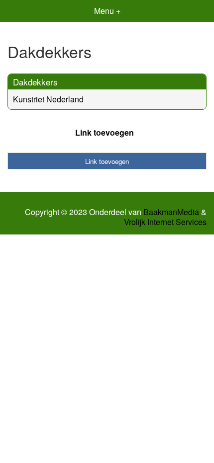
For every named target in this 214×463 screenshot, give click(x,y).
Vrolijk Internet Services (165, 222)
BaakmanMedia (171, 212)
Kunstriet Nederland (48, 99)
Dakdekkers (35, 82)
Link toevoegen (104, 132)
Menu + (107, 10)
